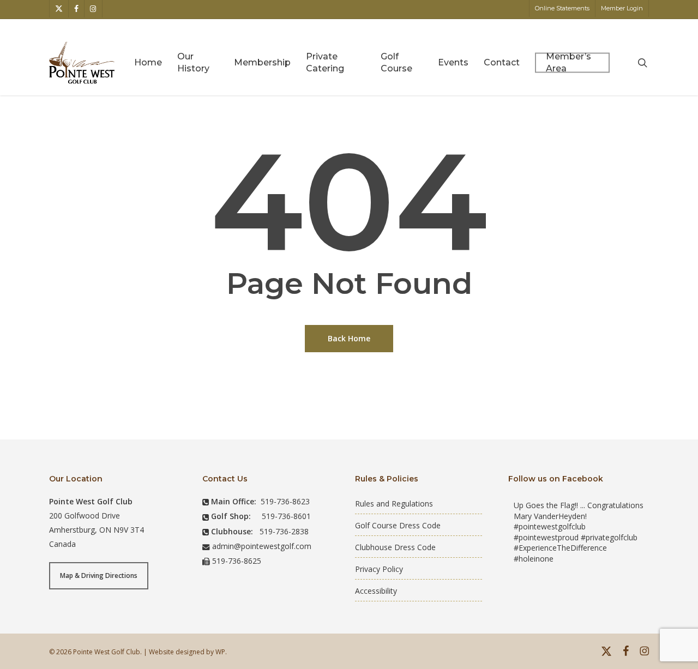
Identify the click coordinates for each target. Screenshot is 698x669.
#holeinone (533, 558)
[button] (98, 575)
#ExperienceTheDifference (560, 548)
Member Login (622, 8)
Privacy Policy (379, 569)
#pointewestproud (546, 537)
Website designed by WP (187, 651)
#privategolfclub (609, 537)
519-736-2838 (284, 531)
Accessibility (376, 591)
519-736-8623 (285, 501)
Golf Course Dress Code (398, 525)
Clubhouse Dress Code (395, 547)
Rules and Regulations (394, 503)
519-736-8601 (286, 516)
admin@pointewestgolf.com (261, 546)
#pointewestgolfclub (550, 526)
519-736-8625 (236, 561)
